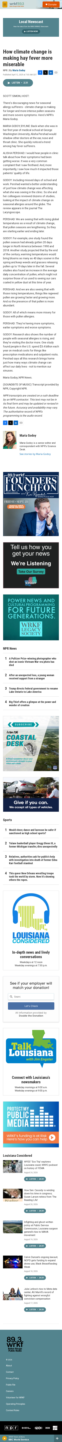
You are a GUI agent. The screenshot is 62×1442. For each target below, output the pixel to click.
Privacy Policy (12, 1378)
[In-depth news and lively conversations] (31, 918)
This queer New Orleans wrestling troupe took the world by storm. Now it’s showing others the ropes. (31, 876)
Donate (52, 4)
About (9, 1366)
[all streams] (58, 1438)
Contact (10, 1372)
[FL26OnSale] (31, 504)
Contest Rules (12, 1410)
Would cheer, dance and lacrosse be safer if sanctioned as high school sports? (32, 831)
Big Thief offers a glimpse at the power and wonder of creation (32, 703)
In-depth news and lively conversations (31, 954)
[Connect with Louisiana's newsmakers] (31, 1049)
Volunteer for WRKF (15, 1398)
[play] (4, 1438)
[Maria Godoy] (10, 440)
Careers (10, 1391)
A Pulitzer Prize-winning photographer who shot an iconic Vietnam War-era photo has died (32, 662)
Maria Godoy (18, 70)
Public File (10, 1385)
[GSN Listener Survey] (31, 565)
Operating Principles (15, 1404)
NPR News (10, 648)
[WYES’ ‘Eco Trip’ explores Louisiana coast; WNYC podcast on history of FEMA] (13, 1166)
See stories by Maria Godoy (35, 454)
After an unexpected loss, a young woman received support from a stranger (31, 677)
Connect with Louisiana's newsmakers (31, 1079)
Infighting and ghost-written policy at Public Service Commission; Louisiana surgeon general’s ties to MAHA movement (41, 1229)
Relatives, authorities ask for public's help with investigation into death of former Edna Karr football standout (33, 860)
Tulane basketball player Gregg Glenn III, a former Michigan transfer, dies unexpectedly (33, 845)
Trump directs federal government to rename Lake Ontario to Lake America (33, 690)
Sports (7, 820)
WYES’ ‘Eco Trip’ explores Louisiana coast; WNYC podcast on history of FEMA (40, 1165)
